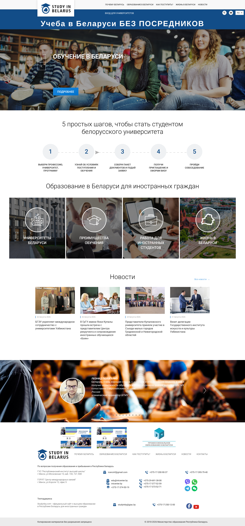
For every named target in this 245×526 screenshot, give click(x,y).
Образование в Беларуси (140, 5)
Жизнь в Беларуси (185, 5)
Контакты (202, 454)
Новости (202, 5)
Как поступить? (164, 5)
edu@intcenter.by (119, 480)
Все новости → (202, 279)
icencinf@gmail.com (117, 472)
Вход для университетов (119, 13)
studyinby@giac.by (127, 504)
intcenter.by (116, 483)
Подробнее (65, 91)
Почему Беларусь (114, 5)
